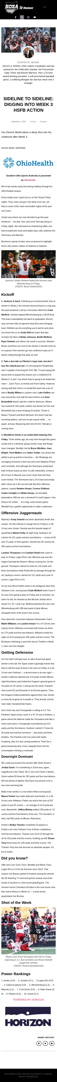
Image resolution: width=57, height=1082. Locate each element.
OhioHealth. (30, 180)
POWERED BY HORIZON (28, 999)
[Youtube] (35, 17)
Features (43, 122)
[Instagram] (28, 17)
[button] (45, 7)
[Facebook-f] (16, 17)
